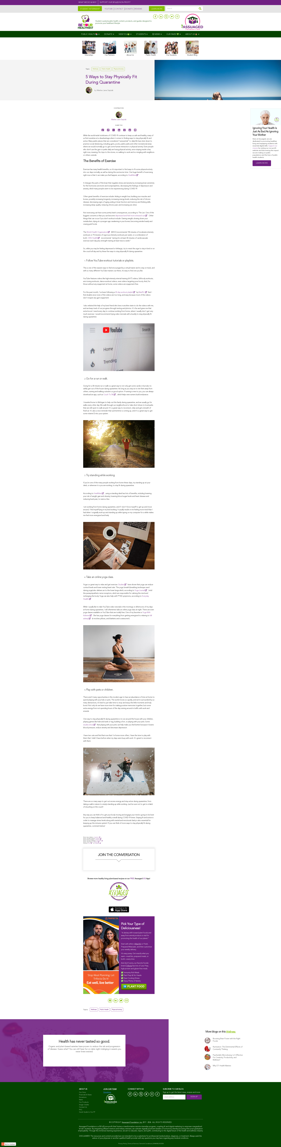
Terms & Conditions (145, 1143)
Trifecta (129, 966)
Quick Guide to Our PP (87, 1112)
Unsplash (95, 837)
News (81, 1099)
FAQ (80, 1109)
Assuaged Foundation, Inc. (132, 1122)
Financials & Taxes (85, 1095)
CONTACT (118, 9)
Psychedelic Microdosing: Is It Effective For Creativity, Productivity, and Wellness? (228, 1057)
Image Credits (84, 1105)
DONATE (129, 9)
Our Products (84, 1102)
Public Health (106, 69)
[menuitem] (90, 34)
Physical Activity (119, 69)
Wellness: (231, 1032)
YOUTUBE (109, 9)
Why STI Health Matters (222, 1066)
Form (89, 843)
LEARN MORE (156, 9)
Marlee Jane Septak (105, 90)
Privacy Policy (122, 1143)
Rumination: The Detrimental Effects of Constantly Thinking (227, 1048)
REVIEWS (138, 9)
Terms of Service (133, 1143)
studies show (88, 725)
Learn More (262, 163)
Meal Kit (138, 944)
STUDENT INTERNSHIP (90, 9)
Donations (82, 1097)
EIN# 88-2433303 (158, 1143)
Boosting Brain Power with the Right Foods (226, 1040)
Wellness (95, 69)
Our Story (82, 1092)
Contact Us (83, 1107)
